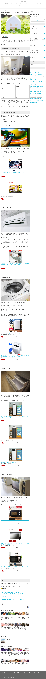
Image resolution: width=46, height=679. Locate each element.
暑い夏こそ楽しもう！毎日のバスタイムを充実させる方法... (11, 594)
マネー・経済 (39, 3)
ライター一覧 (21, 673)
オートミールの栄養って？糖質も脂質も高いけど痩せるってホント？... (12, 593)
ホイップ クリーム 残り (40, 96)
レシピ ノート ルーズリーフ (33, 74)
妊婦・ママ (20, 5)
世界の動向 (32, 40)
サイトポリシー (33, 673)
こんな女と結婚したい (40, 91)
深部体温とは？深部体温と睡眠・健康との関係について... (10, 596)
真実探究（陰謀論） (8, 3)
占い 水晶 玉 (34, 84)
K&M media (8, 639)
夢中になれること (40, 100)
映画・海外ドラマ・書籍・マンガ (15, 3)
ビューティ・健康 (36, 3)
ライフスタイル (31, 3)
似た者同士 (35, 91)
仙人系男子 (40, 81)
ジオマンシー (32, 100)
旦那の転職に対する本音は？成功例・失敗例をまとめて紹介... (11, 592)
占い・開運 (4, 3)
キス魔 (31, 84)
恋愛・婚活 (9, 599)
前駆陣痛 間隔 (41, 86)
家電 (21, 599)
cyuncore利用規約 (26, 673)
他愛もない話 (36, 100)
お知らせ (32, 26)
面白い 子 (36, 93)
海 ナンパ (40, 84)
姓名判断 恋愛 (37, 86)
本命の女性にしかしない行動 (33, 98)
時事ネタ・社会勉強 (22, 3)
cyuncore (23, 1)
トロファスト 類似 (36, 72)
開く (5, 36)
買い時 (27, 599)
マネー (13, 599)
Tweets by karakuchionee (34, 102)
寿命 (23, 599)
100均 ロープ (39, 98)
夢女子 (37, 84)
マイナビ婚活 (32, 72)
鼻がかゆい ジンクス (40, 93)
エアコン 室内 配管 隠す (33, 96)
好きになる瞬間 (40, 74)
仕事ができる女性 (32, 86)
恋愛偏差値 (31, 91)
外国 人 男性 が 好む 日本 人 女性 (34, 81)
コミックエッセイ (27, 3)
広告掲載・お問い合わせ (39, 673)
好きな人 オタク (32, 93)
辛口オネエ (33, 57)
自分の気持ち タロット (33, 79)
